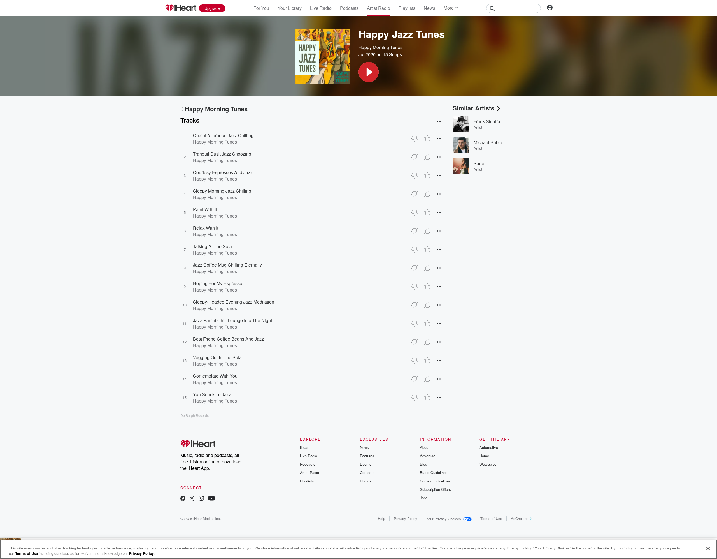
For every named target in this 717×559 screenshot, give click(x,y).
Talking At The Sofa (212, 246)
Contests (367, 472)
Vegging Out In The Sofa (217, 357)
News (429, 8)
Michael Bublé (488, 142)
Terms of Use (491, 518)
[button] (368, 72)
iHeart (304, 447)
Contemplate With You (215, 376)
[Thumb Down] (415, 138)
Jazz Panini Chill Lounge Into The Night (232, 320)
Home (484, 455)
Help (381, 518)
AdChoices (520, 518)
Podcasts (349, 8)
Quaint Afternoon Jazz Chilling (223, 135)
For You (261, 8)
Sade (479, 163)
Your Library (290, 8)
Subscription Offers (435, 489)
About (424, 447)
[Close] (708, 548)
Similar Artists (473, 107)
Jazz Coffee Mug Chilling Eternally (227, 265)
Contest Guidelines (435, 481)
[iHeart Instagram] (201, 499)
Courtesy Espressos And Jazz (223, 172)
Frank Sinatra (487, 121)
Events (365, 464)
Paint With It (205, 209)
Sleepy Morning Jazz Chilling (222, 191)
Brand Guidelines (434, 472)
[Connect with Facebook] (182, 499)
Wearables (488, 464)
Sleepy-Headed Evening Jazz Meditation (233, 302)
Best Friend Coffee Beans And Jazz (228, 339)
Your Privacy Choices (443, 518)
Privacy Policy (405, 518)
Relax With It (205, 228)
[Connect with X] (192, 499)
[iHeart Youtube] (211, 499)
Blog (423, 464)
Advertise (427, 455)
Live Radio (321, 8)
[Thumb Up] (427, 138)
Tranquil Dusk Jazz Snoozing (222, 154)
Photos (365, 481)
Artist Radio (378, 8)
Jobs (424, 497)
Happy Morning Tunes (380, 47)
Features (367, 455)
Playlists (407, 8)
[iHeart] (180, 8)
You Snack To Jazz (212, 394)
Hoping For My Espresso (217, 283)
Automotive (488, 447)
